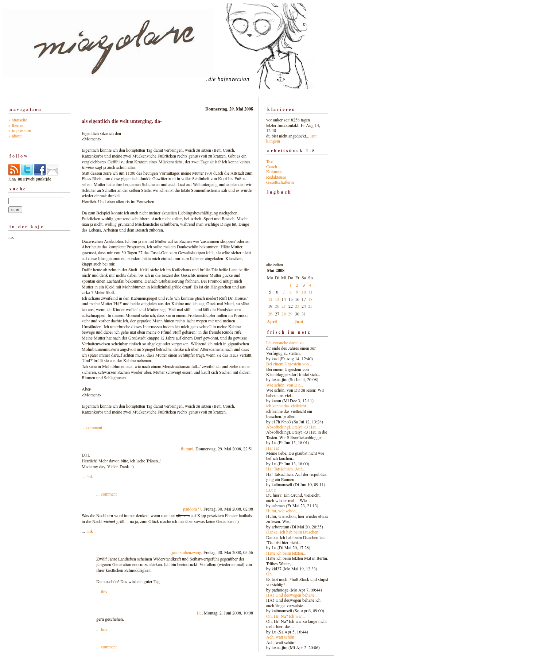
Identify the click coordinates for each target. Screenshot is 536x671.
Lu (199, 613)
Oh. (269, 574)
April (272, 321)
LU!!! (271, 490)
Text (269, 161)
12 (270, 299)
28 (283, 314)
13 (277, 299)
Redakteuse (276, 177)
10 (304, 292)
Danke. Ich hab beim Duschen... (294, 532)
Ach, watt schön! (281, 637)
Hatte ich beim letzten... (286, 553)
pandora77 (192, 509)
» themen (16, 125)
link (89, 476)
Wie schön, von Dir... (284, 385)
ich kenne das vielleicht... (287, 405)
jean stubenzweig (186, 552)
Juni (299, 321)
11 (310, 292)
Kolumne (274, 171)
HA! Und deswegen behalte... (292, 595)
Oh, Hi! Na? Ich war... (285, 616)
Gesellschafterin (280, 182)
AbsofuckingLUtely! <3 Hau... (293, 427)
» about (15, 136)
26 (270, 314)
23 (297, 306)
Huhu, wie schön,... (283, 510)
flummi (187, 448)
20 (277, 306)
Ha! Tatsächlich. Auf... (285, 469)
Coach (271, 166)
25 (310, 306)
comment (94, 427)
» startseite (17, 120)
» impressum (19, 130)
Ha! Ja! (272, 448)
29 (290, 314)
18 (310, 299)
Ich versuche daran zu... (286, 342)
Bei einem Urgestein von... (289, 363)
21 (283, 306)
